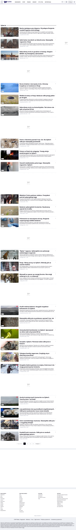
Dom (20, 494)
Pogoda (1, 509)
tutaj (23, 527)
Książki (20, 496)
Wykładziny (59, 503)
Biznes (1, 497)
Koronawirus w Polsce (41, 497)
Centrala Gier (21, 511)
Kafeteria (20, 501)
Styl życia (40, 2)
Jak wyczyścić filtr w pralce (61, 500)
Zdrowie (1, 505)
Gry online (21, 510)
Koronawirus (40, 496)
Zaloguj (70, 2)
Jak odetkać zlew (60, 496)
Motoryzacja (48, 2)
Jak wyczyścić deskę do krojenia (62, 494)
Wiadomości (18, 2)
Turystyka (21, 500)
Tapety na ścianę (60, 502)
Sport (23, 2)
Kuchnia (20, 497)
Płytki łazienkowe (60, 501)
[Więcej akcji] (55, 28)
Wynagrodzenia (3, 510)
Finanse (29, 2)
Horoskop (21, 498)
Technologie (2, 498)
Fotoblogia (21, 506)
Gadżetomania (21, 505)
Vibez (39, 498)
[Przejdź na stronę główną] (2, 2)
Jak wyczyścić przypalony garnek (62, 498)
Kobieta (1, 502)
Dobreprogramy (22, 502)
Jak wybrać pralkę (60, 497)
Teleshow (2, 506)
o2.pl (20, 509)
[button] (65, 2)
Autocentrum (40, 494)
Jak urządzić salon (60, 506)
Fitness (20, 507)
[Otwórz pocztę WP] (62, 2)
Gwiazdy (34, 2)
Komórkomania (21, 503)
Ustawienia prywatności (56, 519)
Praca (1, 507)
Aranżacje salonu (60, 505)
